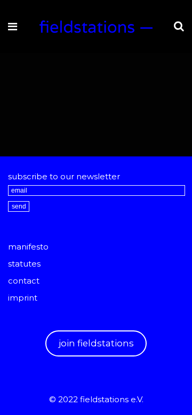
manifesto (28, 247)
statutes (24, 264)
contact (23, 281)
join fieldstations (96, 343)
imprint (22, 298)
